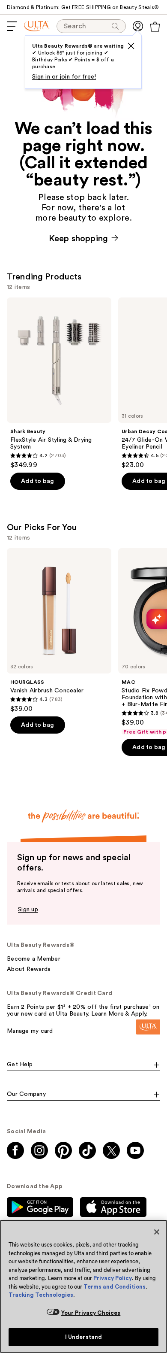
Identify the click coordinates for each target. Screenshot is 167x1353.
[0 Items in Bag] (155, 27)
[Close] (156, 1232)
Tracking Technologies (41, 1295)
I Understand (83, 1337)
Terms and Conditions (115, 1286)
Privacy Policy (112, 1278)
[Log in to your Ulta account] (138, 26)
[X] (131, 45)
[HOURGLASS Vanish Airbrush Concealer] (59, 630)
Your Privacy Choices (91, 1313)
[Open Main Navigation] (12, 26)
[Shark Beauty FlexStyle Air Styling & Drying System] (59, 383)
